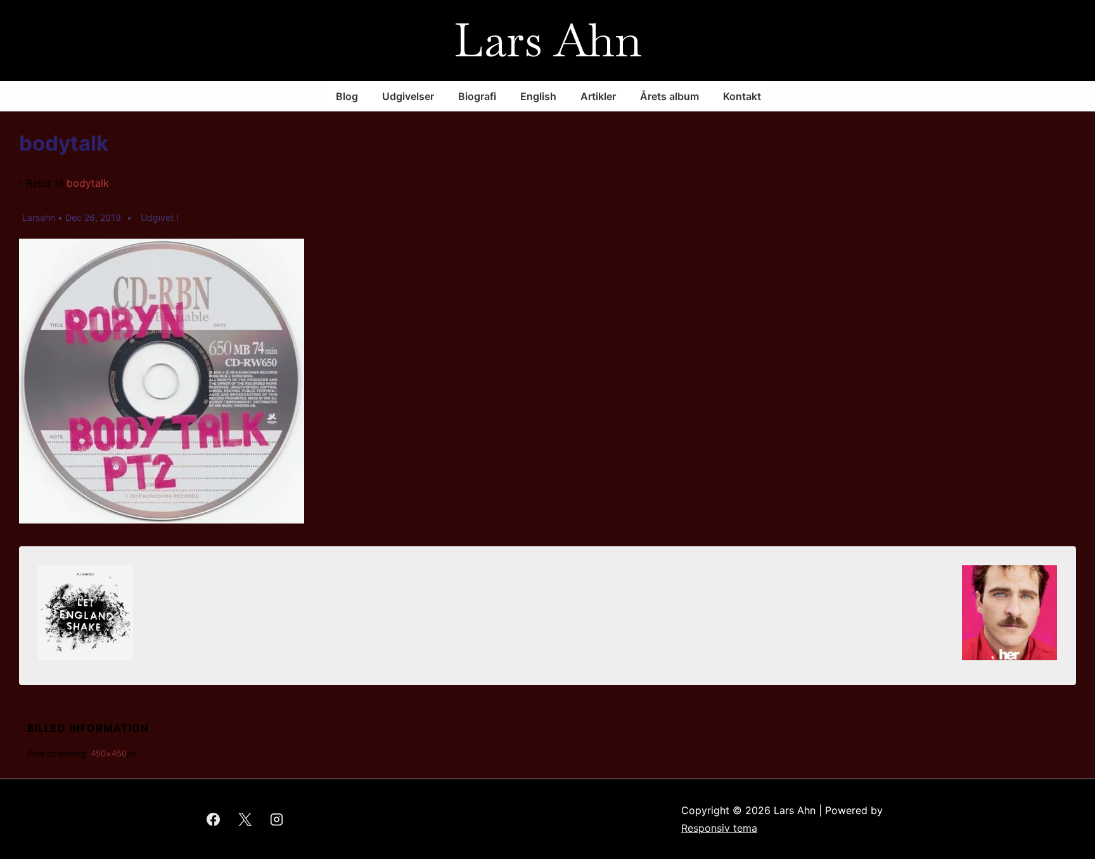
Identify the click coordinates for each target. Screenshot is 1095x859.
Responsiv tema (719, 828)
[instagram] (277, 819)
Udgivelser (408, 96)
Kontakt (742, 96)
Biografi (477, 96)
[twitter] (245, 819)
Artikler (598, 96)
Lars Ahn (548, 40)
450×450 (109, 753)
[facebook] (214, 819)
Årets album (669, 96)
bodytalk (88, 183)
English (538, 96)
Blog (347, 96)
